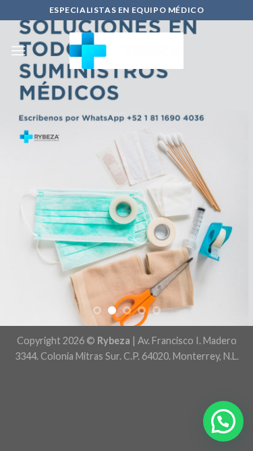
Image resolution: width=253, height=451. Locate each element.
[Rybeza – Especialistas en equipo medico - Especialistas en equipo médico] (126, 50)
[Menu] (18, 50)
